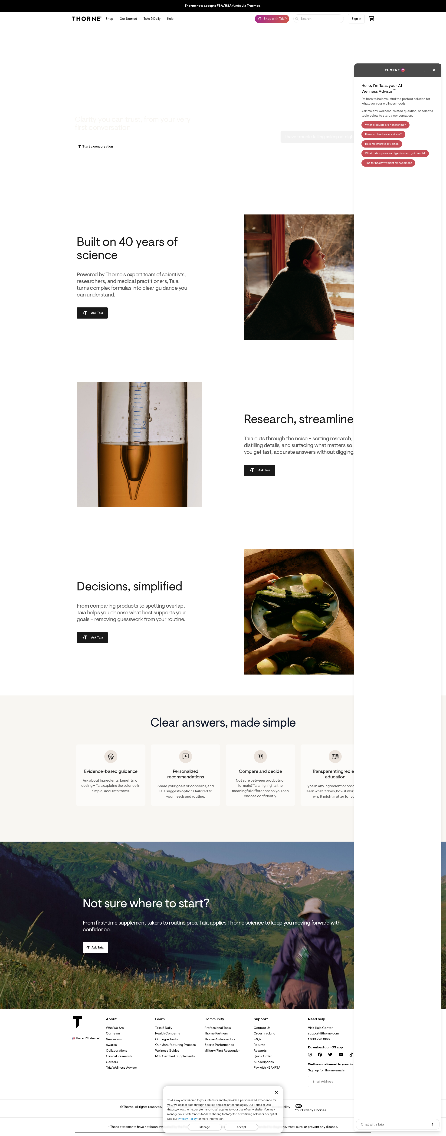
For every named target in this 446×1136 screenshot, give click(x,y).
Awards (111, 1045)
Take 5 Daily (152, 19)
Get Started (128, 19)
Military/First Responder (222, 1051)
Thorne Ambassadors (219, 1039)
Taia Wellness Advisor (121, 1068)
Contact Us (262, 1028)
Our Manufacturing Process (175, 1045)
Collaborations (116, 1051)
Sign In (356, 19)
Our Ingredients (166, 1039)
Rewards (260, 1051)
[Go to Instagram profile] (310, 1055)
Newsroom (113, 1039)
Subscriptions (264, 1062)
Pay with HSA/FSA (267, 1068)
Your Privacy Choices (310, 1110)
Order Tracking (264, 1033)
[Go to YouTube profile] (341, 1055)
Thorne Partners (216, 1033)
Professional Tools (217, 1028)
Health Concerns (167, 1033)
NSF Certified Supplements (175, 1056)
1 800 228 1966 (319, 1039)
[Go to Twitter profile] (330, 1055)
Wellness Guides (167, 1051)
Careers (112, 1062)
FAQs (257, 1039)
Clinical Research (119, 1056)
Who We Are (115, 1028)
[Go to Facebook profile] (320, 1055)
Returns (259, 1045)
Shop (109, 19)
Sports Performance (219, 1045)
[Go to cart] (371, 19)
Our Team (113, 1033)
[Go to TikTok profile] (351, 1055)
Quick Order (263, 1056)
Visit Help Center (320, 1028)
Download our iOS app (325, 1047)
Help (170, 19)
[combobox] (86, 1038)
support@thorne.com (323, 1033)
